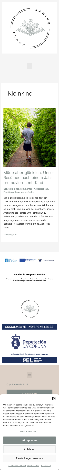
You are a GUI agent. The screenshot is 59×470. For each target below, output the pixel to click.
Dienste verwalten (28, 431)
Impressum (46, 465)
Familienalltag (11, 192)
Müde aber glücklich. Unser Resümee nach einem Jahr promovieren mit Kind (28, 177)
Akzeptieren (29, 440)
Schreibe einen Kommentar (17, 188)
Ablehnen (29, 449)
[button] (54, 398)
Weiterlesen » (10, 234)
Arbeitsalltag (41, 188)
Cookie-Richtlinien (17, 465)
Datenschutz (33, 465)
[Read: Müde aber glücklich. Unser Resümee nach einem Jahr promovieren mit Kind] (29, 137)
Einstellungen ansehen (29, 458)
